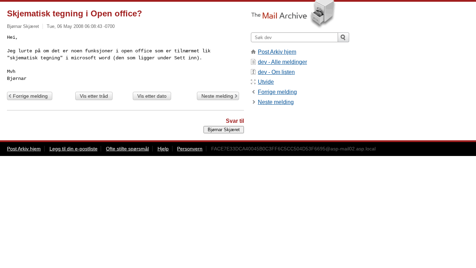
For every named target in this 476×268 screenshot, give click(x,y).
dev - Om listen (276, 72)
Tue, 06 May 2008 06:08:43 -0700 (81, 26)
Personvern (189, 148)
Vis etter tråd (94, 96)
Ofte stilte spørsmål (127, 148)
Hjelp (163, 148)
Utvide (266, 82)
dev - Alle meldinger (282, 62)
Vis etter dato (152, 96)
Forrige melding (30, 96)
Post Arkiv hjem (277, 52)
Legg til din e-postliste (73, 148)
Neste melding (217, 96)
